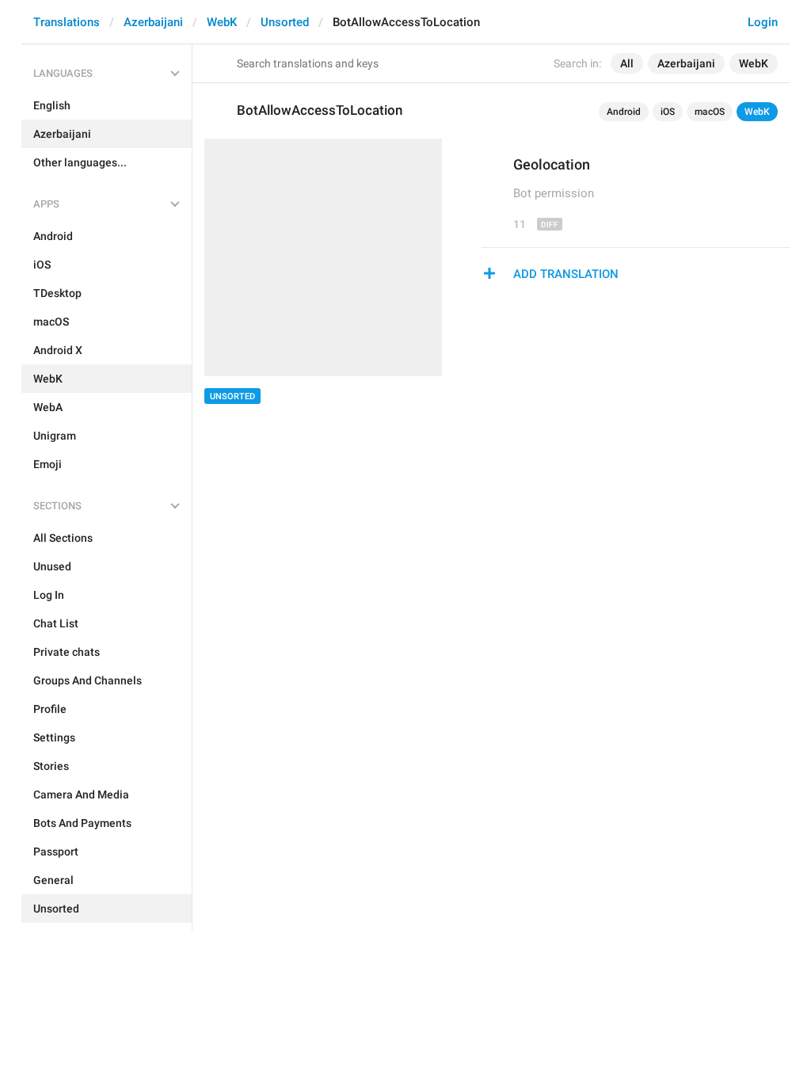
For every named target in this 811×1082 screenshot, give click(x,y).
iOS (668, 111)
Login (763, 22)
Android (624, 111)
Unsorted (285, 22)
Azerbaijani (153, 22)
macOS (710, 111)
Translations (66, 22)
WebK (222, 22)
